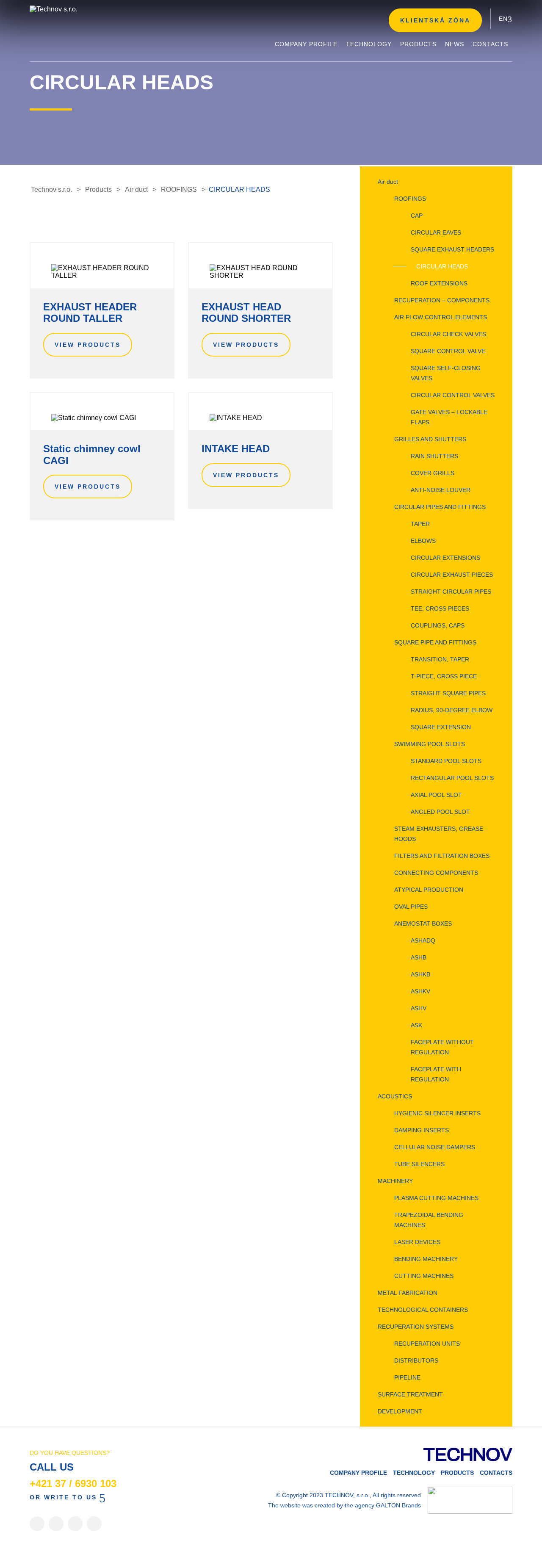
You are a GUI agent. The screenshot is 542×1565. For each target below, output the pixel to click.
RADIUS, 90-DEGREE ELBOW (451, 710)
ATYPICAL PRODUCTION (428, 889)
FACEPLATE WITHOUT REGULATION (442, 1047)
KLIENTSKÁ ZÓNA (435, 20)
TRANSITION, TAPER (440, 659)
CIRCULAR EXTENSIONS (445, 557)
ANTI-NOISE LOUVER (440, 490)
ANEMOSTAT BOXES (423, 923)
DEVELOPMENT (400, 1411)
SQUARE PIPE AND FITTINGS (435, 642)
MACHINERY (395, 1181)
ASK (416, 1025)
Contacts (496, 1472)
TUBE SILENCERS (419, 1164)
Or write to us (63, 1497)
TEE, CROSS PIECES (440, 608)
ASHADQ (423, 940)
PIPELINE (407, 1377)
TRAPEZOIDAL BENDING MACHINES (428, 1219)
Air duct (388, 181)
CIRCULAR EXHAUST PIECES (452, 574)
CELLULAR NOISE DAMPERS (434, 1147)
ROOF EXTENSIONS (439, 283)
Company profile (358, 1472)
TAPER (420, 523)
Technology (414, 1472)
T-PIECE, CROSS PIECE (444, 676)
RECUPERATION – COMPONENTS (441, 300)
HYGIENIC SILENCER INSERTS (437, 1113)
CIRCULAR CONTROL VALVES (453, 395)
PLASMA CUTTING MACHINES (436, 1197)
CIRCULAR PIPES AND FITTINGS (440, 506)
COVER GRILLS (432, 473)
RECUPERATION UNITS (427, 1343)
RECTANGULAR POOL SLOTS (452, 777)
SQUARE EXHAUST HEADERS (452, 249)
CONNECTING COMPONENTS (436, 872)
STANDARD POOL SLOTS (446, 761)
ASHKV (420, 991)
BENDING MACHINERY (426, 1258)
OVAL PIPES (411, 906)
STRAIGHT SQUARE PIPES (448, 693)
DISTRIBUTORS (416, 1360)
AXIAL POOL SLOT (436, 794)
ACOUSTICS (395, 1096)
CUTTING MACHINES (424, 1275)
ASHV (418, 1008)
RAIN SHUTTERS (434, 456)
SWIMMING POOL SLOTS (429, 744)
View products (88, 344)
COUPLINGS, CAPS (438, 625)
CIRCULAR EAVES (436, 232)
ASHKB (420, 974)
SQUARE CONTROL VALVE (448, 351)
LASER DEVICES (417, 1242)
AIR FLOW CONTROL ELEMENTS (440, 317)
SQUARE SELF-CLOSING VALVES (446, 373)
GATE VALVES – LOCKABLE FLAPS (449, 417)
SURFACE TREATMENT (410, 1394)
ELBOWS (423, 540)
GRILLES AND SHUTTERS (430, 439)
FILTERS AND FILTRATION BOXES (441, 855)
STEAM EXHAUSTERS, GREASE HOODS (438, 833)
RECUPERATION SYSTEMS (416, 1326)
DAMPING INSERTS (421, 1130)
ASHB (418, 957)
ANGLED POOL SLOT (440, 811)
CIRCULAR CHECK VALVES (448, 334)
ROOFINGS (410, 198)
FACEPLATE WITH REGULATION (436, 1074)
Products (457, 1472)
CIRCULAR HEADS (442, 266)
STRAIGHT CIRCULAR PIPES (451, 591)
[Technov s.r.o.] (93, 9)
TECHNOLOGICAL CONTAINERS (423, 1309)
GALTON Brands (398, 1505)
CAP (417, 215)
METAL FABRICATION (407, 1292)
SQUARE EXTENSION (441, 727)
